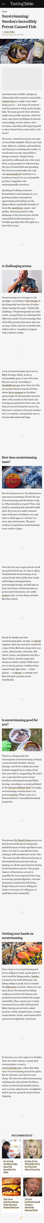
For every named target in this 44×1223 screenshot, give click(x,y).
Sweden (35, 976)
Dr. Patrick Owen (22, 840)
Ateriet (37, 640)
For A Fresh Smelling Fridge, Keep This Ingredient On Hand (10, 1166)
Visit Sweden (31, 300)
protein (14, 794)
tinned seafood (13, 173)
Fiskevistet (11, 986)
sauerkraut (17, 207)
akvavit (18, 672)
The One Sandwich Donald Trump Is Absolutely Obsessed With (32, 1204)
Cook (4, 11)
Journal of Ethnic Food (19, 787)
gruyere (6, 595)
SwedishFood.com (11, 385)
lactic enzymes (16, 392)
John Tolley (10, 31)
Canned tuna (8, 101)
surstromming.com (11, 1067)
